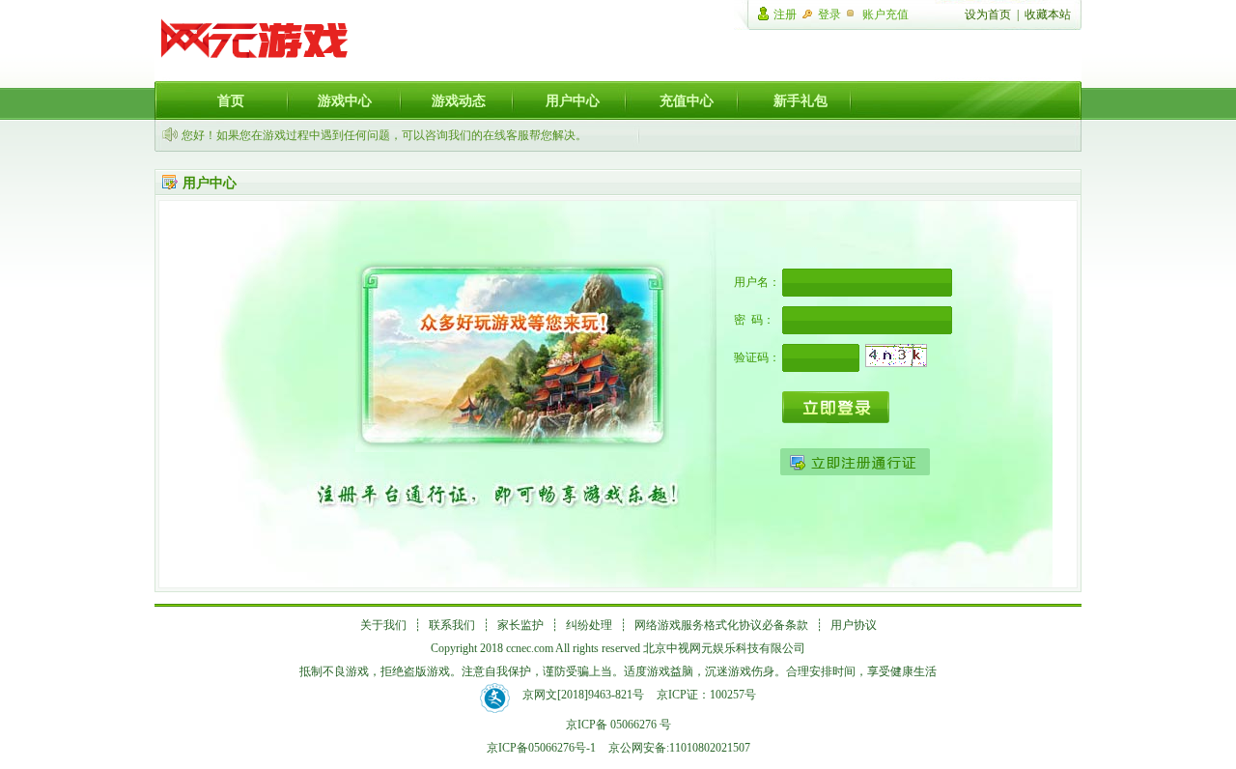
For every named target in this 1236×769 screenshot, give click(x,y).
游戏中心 (345, 100)
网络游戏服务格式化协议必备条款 (721, 625)
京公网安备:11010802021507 (679, 748)
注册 (785, 14)
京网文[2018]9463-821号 (583, 694)
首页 (230, 100)
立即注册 (855, 461)
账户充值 (885, 14)
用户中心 (573, 100)
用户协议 (853, 625)
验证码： (757, 357)
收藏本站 (1048, 14)
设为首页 (988, 14)
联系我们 (452, 625)
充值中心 (687, 100)
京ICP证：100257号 (706, 694)
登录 (829, 14)
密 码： (754, 320)
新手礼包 (800, 100)
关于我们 (383, 625)
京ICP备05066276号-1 (541, 748)
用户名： (757, 282)
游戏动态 (459, 100)
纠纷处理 (589, 625)
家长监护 (520, 625)
